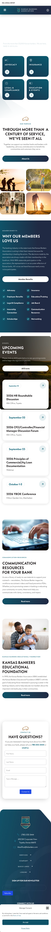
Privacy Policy (25, 928)
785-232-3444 (38, 745)
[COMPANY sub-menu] (31, 861)
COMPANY (23, 861)
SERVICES (23, 855)
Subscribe (7, 893)
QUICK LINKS (23, 866)
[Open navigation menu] (5, 10)
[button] (47, 908)
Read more (25, 601)
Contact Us (25, 792)
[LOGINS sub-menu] (30, 872)
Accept (25, 922)
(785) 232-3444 (27, 834)
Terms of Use (17, 915)
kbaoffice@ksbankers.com (28, 847)
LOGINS (23, 872)
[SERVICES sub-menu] (31, 855)
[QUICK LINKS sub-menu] (32, 866)
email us (25, 748)
